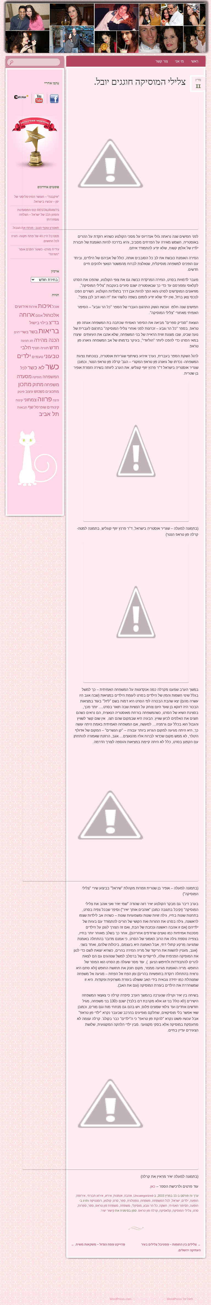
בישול (34, 323)
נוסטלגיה (133, 1200)
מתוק (37, 384)
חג (31, 341)
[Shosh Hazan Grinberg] (121, 28)
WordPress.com (120, 1299)
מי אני (179, 61)
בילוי (44, 323)
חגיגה (25, 341)
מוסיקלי (137, 1205)
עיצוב (29, 391)
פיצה (56, 400)
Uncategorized (143, 1195)
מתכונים (52, 391)
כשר (52, 366)
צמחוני (30, 399)
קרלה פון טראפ (148, 1210)
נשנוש (39, 391)
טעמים (37, 356)
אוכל (55, 307)
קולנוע (107, 1200)
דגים (17, 332)
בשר (33, 331)
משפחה (145, 1200)
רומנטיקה (96, 1200)
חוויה (44, 348)
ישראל (176, 1200)
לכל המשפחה (161, 1200)
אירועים (21, 306)
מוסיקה (37, 377)
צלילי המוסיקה (182, 1210)
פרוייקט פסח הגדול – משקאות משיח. (98, 1244)
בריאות (48, 331)
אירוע (108, 1195)
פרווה (44, 399)
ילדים (185, 1200)
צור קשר (162, 61)
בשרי (24, 332)
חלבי (26, 347)
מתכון (25, 384)
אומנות (118, 1195)
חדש (54, 347)
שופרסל (40, 407)
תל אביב (49, 414)
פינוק (21, 391)
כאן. (152, 1186)
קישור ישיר (107, 1210)
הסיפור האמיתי (178, 1205)
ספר (123, 1200)
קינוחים (53, 407)
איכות (44, 306)
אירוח (33, 307)
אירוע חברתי (95, 1195)
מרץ (198, 82)
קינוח (19, 400)
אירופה (80, 1195)
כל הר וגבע (150, 1205)
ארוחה (27, 315)
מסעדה (24, 376)
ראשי (194, 61)
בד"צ (54, 322)
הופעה (194, 1200)
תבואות (22, 407)
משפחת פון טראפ (106, 1205)
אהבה (128, 1195)
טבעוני (51, 356)
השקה (163, 1205)
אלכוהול (51, 315)
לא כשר (36, 367)
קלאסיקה (165, 1210)
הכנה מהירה (46, 340)
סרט (115, 1200)
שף (31, 407)
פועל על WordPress (180, 1299)
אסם (39, 315)
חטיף (36, 348)
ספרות (82, 1205)
